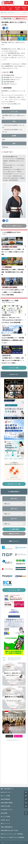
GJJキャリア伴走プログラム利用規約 (13, 837)
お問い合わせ (6, 820)
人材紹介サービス (7, 809)
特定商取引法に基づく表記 (10, 830)
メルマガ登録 (6, 816)
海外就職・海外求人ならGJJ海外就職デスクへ (14, 842)
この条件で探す (14, 529)
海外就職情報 (6, 799)
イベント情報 (10, 8)
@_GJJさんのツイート (14, 740)
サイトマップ (6, 823)
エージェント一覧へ (15, 590)
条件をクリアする (14, 533)
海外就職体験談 (17, 8)
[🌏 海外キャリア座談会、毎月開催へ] (14, 698)
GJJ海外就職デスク (8, 789)
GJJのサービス (3, 8)
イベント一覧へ (14, 367)
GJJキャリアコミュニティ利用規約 (12, 834)
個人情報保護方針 (7, 827)
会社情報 (4, 813)
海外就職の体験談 (7, 802)
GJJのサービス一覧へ (14, 484)
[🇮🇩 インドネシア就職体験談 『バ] (14, 722)
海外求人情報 (24, 8)
